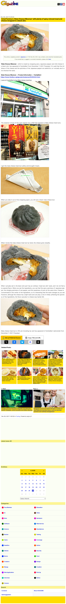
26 (33, 490)
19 (33, 487)
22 (44, 487)
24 (25, 490)
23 (22, 490)
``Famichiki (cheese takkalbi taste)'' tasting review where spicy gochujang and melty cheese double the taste (39, 362)
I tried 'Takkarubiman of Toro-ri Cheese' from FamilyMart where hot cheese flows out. (8, 361)
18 (29, 487)
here (49, 59)
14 (40, 483)
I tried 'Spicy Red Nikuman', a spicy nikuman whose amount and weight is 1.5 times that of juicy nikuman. (24, 362)
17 (25, 487)
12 (33, 483)
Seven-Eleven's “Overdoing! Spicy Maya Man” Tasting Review (23, 378)
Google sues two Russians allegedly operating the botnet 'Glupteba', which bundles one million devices (16, 409)
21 (40, 487)
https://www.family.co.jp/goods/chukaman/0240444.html (20, 77)
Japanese (23, 57)
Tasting (18, 416)
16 (22, 487)
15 (44, 483)
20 (36, 487)
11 (29, 483)
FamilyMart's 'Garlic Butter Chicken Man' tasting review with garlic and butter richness (9, 378)
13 (36, 483)
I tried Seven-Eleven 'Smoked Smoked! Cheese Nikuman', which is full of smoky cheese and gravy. (55, 378)
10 (25, 483)
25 (29, 490)
